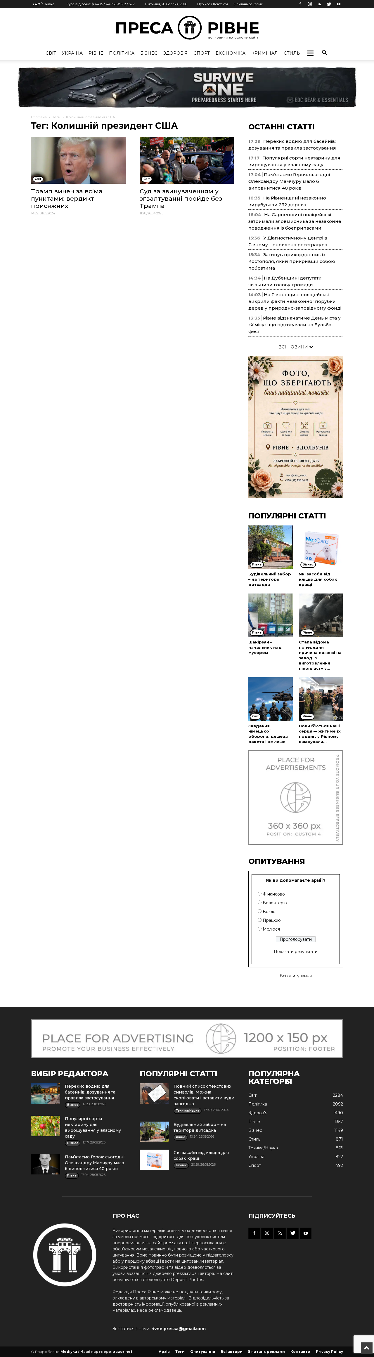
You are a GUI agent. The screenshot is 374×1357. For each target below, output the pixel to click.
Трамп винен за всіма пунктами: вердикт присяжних (67, 198)
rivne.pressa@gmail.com (178, 1328)
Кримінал (264, 53)
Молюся (271, 929)
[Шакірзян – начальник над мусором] (270, 615)
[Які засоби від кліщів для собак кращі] (321, 547)
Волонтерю (275, 902)
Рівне (96, 53)
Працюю (272, 920)
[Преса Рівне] (187, 27)
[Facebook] (300, 4)
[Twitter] (329, 4)
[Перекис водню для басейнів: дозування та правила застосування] (45, 1093)
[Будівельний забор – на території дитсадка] (270, 547)
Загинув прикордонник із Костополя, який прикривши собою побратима (291, 261)
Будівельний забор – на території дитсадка (269, 579)
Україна (72, 53)
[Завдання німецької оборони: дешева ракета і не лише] (270, 699)
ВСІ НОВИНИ (293, 347)
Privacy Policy (329, 1351)
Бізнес (148, 53)
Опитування (202, 1351)
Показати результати (296, 951)
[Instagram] (309, 4)
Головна (39, 117)
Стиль (292, 53)
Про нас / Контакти (212, 4)
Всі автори (232, 1351)
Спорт (201, 53)
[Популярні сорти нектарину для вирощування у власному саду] (45, 1126)
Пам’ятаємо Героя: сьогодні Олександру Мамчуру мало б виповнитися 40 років (289, 181)
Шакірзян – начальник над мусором (265, 647)
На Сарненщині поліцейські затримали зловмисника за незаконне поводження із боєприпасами (294, 221)
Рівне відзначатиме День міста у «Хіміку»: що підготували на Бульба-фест (294, 324)
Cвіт (51, 53)
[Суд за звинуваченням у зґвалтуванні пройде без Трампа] (187, 160)
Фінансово (274, 894)
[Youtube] (338, 4)
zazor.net (122, 1351)
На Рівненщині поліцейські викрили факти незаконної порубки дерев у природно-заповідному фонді (294, 301)
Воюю (269, 911)
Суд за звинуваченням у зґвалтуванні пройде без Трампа (181, 198)
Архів (164, 1351)
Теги (56, 117)
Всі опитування (296, 975)
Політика (121, 53)
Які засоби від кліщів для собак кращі (318, 579)
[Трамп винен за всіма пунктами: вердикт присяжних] (78, 160)
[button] (310, 53)
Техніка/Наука (263, 1147)
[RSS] (319, 4)
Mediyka (68, 1351)
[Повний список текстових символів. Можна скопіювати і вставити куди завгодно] (154, 1093)
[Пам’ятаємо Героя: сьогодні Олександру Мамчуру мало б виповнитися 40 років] (45, 1164)
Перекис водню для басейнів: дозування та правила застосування (90, 1092)
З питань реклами (248, 4)
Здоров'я (175, 53)
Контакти (300, 1351)
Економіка (230, 53)
